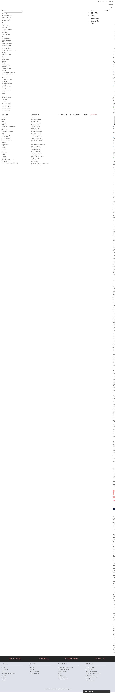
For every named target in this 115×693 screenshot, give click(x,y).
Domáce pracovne (7, 75)
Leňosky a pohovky (7, 29)
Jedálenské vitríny (6, 45)
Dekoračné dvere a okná (7, 159)
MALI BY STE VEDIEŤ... (91, 667)
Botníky (4, 85)
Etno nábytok (34, 160)
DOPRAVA (32, 667)
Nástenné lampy (95, 21)
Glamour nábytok (35, 165)
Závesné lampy (95, 20)
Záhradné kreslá (6, 103)
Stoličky (4, 93)
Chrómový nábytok (36, 158)
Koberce (3, 123)
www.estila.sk (56, 689)
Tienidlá (93, 23)
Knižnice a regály (6, 20)
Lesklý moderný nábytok (37, 156)
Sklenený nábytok (35, 147)
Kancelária (5, 70)
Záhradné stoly (6, 110)
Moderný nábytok (35, 128)
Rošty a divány (6, 64)
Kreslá (3, 31)
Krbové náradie (5, 161)
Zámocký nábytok (35, 149)
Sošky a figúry (5, 124)
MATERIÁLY (88, 679)
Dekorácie (4, 117)
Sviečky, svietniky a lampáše (8, 126)
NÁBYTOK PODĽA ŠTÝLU (91, 671)
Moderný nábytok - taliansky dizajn (40, 163)
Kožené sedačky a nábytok (38, 144)
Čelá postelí (5, 63)
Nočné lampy (94, 13)
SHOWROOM (100, 658)
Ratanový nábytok (36, 133)
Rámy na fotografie (6, 138)
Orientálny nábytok (36, 154)
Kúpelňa (4, 96)
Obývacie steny (6, 19)
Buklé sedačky (35, 161)
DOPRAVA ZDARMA (72, 658)
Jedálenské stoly (6, 38)
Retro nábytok (35, 121)
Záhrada (4, 101)
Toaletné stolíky (6, 66)
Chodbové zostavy (7, 83)
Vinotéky (3, 156)
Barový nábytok (6, 47)
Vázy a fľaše (4, 129)
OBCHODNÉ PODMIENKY (64, 669)
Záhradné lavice (6, 108)
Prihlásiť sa (110, 1)
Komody (4, 58)
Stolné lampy (94, 12)
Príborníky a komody (7, 41)
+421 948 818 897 (15, 658)
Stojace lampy (94, 17)
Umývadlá (4, 99)
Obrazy (3, 119)
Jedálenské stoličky (7, 40)
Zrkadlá (106, 10)
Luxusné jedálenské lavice (8, 50)
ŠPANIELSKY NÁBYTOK (91, 675)
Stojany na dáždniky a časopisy (9, 163)
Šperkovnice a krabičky (7, 131)
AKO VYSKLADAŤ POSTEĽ (91, 677)
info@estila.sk (43, 658)
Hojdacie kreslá (6, 34)
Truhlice (3, 149)
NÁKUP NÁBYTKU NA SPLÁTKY (8, 673)
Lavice (4, 88)
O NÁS (3, 667)
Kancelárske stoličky (7, 74)
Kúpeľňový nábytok (7, 97)
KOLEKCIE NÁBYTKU (90, 669)
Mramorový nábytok (36, 153)
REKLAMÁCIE (61, 675)
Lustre (92, 15)
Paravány (3, 157)
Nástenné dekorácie (6, 140)
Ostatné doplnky (5, 144)
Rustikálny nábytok (36, 135)
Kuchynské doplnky (7, 48)
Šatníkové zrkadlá (6, 68)
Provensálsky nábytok (36, 131)
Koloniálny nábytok (36, 119)
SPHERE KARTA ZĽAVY (35, 673)
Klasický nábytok (35, 118)
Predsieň (4, 81)
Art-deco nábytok (35, 123)
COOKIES (4, 677)
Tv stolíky (4, 24)
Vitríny (3, 22)
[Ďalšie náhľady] (113, 84)
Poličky (3, 145)
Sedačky (4, 27)
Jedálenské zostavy (7, 43)
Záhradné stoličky (6, 105)
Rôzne (3, 121)
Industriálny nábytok (36, 130)
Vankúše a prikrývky (6, 135)
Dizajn (84, 114)
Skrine (3, 56)
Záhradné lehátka (6, 106)
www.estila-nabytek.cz (66, 689)
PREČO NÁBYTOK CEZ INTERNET (93, 673)
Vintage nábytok (35, 126)
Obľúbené (110, 4)
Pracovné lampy (95, 18)
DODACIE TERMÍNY (62, 671)
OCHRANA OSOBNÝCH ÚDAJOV (65, 667)
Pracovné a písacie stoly (8, 72)
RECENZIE (4, 679)
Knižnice (4, 77)
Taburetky (4, 32)
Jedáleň (4, 36)
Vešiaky (3, 147)
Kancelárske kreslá (7, 79)
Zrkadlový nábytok (36, 138)
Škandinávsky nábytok (37, 140)
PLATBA (3, 671)
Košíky (3, 128)
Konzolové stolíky (6, 86)
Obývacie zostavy (6, 17)
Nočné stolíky (5, 59)
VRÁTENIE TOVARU (62, 677)
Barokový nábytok (36, 151)
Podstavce (4, 152)
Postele (4, 61)
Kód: (114, 196)
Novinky (64, 114)
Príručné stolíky (6, 25)
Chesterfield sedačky (36, 136)
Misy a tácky (4, 136)
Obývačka (5, 13)
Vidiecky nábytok (35, 124)
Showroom (74, 114)
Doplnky (3, 142)
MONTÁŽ (32, 669)
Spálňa (4, 52)
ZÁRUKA (59, 673)
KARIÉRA (4, 675)
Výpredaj (93, 114)
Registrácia (101, 1)
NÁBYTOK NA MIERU (34, 671)
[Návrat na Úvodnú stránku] (114, 13)
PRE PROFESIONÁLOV (63, 679)
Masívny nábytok (35, 146)
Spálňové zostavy (6, 54)
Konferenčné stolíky (7, 15)
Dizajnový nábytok (36, 142)
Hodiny (3, 133)
